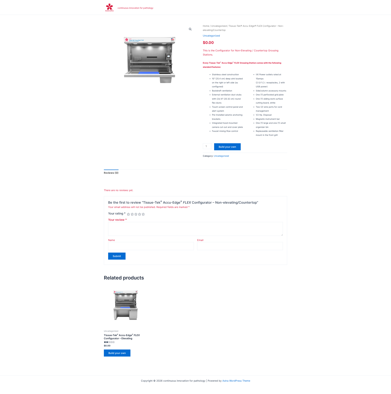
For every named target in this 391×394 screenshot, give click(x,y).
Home (206, 26)
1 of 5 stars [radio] (128, 214)
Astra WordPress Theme (236, 380)
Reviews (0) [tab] (111, 172)
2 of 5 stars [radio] (132, 214)
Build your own (227, 146)
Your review (117, 220)
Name (111, 240)
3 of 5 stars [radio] (135, 214)
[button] (190, 29)
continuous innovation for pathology (135, 8)
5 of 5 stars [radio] (143, 214)
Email (200, 240)
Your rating (117, 213)
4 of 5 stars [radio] (139, 214)
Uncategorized (219, 26)
